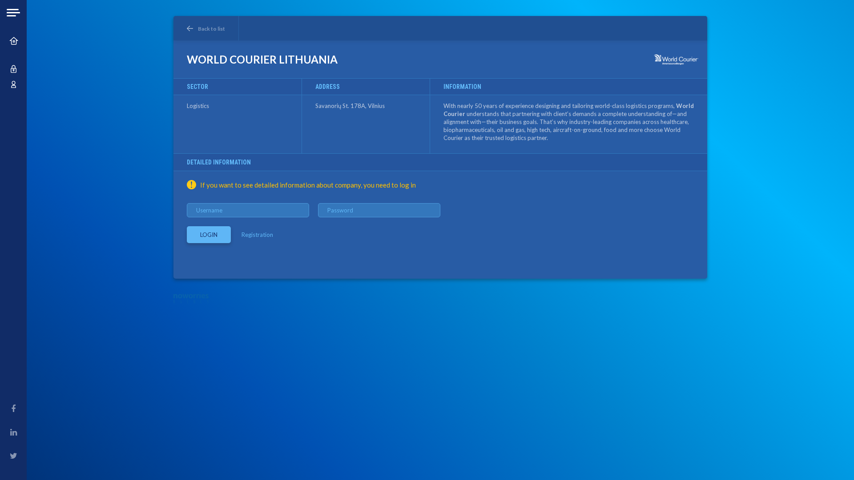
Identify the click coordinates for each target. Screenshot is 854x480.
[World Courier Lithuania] (676, 59)
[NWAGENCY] (191, 298)
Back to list (211, 28)
